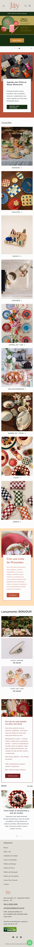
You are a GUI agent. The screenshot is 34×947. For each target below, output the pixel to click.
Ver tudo (30, 786)
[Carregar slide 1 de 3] (15, 48)
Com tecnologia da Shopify (22, 944)
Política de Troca (9, 868)
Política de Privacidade (11, 876)
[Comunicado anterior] (3, 14)
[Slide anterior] (12, 48)
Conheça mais (13, 776)
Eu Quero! (13, 595)
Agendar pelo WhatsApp (14, 107)
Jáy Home (12, 944)
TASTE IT (16, 256)
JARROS (16, 522)
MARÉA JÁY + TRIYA (16, 433)
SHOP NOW (17, 40)
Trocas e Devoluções (10, 860)
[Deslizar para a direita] (21, 836)
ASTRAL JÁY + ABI (16, 345)
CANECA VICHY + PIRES (17, 688)
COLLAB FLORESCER (16, 389)
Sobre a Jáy (7, 852)
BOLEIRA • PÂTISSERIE (17, 660)
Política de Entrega (10, 864)
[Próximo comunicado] (31, 14)
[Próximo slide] (22, 48)
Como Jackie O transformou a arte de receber (16, 812)
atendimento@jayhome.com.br (14, 908)
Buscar (6, 848)
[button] (4, 6)
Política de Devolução (11, 872)
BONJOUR (16, 168)
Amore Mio (16, 212)
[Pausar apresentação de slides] (32, 48)
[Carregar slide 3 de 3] (19, 48)
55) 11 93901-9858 (10, 904)
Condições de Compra (11, 856)
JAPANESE (16, 301)
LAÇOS (16, 478)
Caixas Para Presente (10, 880)
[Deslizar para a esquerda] (13, 836)
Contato (6, 884)
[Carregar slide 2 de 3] (17, 48)
